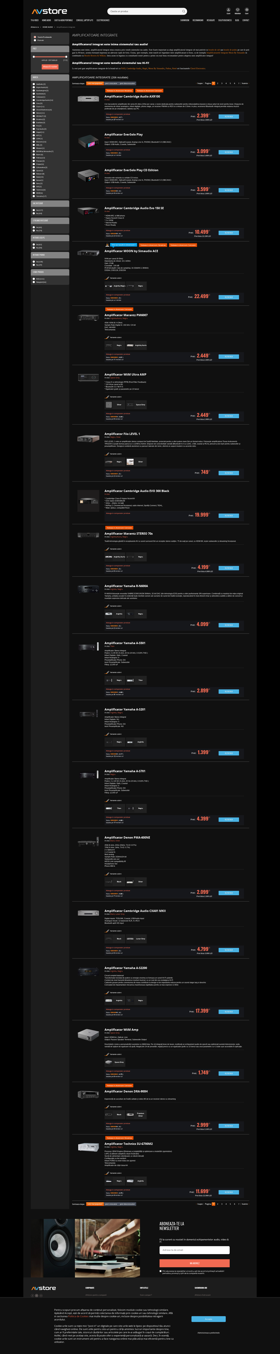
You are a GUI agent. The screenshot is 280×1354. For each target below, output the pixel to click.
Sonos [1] (39, 180)
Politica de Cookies (78, 1316)
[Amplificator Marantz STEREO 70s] (88, 553)
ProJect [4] (40, 164)
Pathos (168, 68)
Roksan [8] (40, 174)
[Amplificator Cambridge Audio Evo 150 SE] (88, 222)
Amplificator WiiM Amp (121, 1030)
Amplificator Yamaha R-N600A (126, 586)
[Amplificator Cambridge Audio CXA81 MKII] (88, 932)
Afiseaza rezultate (50, 67)
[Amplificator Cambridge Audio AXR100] (88, 108)
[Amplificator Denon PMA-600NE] (88, 867)
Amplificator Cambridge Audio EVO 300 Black (137, 491)
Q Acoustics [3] (41, 167)
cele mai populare (95, 83)
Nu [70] (39, 230)
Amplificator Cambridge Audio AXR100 (132, 96)
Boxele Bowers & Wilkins (95, 56)
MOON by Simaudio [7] (44, 151)
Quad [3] (39, 170)
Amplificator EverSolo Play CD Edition (131, 170)
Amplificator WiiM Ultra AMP (125, 374)
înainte (245, 83)
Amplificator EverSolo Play (124, 134)
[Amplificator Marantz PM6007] (88, 338)
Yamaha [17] (41, 196)
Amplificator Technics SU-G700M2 (129, 1144)
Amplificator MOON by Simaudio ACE (131, 251)
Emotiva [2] (40, 119)
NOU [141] (40, 279)
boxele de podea (230, 50)
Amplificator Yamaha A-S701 (125, 771)
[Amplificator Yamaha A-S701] (88, 797)
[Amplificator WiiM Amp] (88, 1054)
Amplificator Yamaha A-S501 (125, 643)
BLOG (237, 20)
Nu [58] (39, 248)
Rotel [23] (39, 177)
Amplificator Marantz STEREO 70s (129, 534)
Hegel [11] (40, 132)
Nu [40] (39, 213)
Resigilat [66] (41, 282)
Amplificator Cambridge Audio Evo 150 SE (134, 208)
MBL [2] (39, 145)
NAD (123, 68)
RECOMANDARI (198, 20)
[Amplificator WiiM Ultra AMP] (88, 397)
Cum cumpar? (146, 1295)
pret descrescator (127, 83)
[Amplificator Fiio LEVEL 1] (88, 455)
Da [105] (39, 262)
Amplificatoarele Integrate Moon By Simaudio (225, 53)
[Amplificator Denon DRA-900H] (88, 1110)
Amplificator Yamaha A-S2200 (126, 968)
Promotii (40, 40)
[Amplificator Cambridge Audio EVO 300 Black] (88, 505)
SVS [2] (39, 186)
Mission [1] (40, 148)
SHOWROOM (184, 20)
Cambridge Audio (134, 68)
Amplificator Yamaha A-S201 (125, 709)
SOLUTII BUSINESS (225, 20)
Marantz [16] (41, 142)
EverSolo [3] (40, 122)
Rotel (174, 68)
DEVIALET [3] (41, 116)
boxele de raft (214, 50)
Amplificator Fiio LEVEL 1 (122, 434)
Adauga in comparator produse (118, 114)
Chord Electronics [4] (44, 110)
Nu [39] (39, 265)
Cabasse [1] (40, 97)
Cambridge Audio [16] (44, 100)
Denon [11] (40, 113)
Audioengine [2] (42, 90)
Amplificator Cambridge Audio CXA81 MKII (135, 911)
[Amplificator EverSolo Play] (88, 145)
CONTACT (246, 20)
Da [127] (39, 210)
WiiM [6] (39, 193)
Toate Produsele (44, 37)
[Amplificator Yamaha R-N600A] (88, 608)
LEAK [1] (39, 138)
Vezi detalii (229, 117)
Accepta (208, 1319)
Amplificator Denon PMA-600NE (127, 837)
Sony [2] (39, 183)
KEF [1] (39, 135)
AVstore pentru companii (95, 1295)
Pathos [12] (40, 158)
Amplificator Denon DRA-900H (126, 1091)
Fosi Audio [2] (41, 129)
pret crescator (111, 83)
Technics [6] (41, 190)
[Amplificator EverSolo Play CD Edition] (88, 182)
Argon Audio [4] (42, 87)
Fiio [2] (38, 126)
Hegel (144, 68)
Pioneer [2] (40, 161)
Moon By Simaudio (156, 68)
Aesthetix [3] (41, 84)
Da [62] (39, 244)
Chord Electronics (197, 68)
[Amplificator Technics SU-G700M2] (88, 1170)
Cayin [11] (40, 106)
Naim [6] (39, 154)
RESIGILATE (211, 20)
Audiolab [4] (41, 94)
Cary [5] (39, 103)
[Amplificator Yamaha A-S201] (88, 733)
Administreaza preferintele (209, 1333)
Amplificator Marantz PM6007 (126, 315)
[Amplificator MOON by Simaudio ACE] (88, 276)
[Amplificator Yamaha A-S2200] (88, 992)
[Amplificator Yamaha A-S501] (88, 669)
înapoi (200, 83)
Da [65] (39, 227)
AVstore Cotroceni (202, 1295)
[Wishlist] (238, 12)
